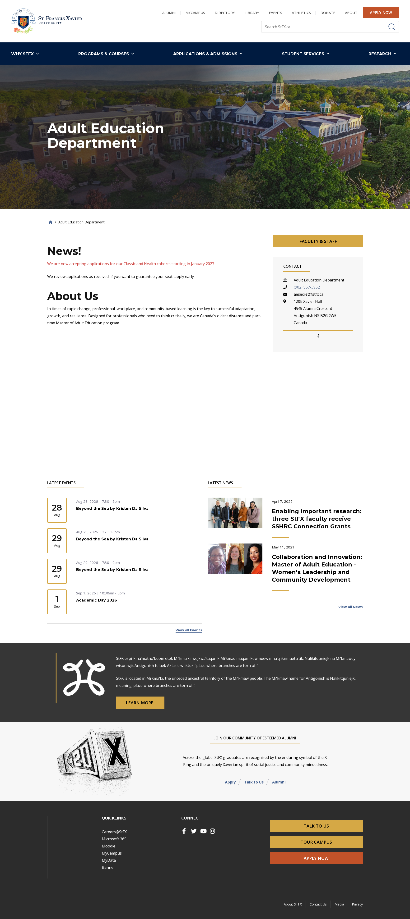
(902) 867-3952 (307, 287)
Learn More (140, 703)
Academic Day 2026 (96, 600)
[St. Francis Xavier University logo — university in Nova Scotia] (46, 21)
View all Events (189, 630)
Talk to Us (254, 782)
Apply (230, 782)
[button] (26, 53)
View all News (350, 606)
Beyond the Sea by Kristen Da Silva (112, 508)
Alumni (279, 782)
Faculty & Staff (318, 241)
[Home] (50, 222)
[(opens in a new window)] (184, 831)
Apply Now (381, 12)
